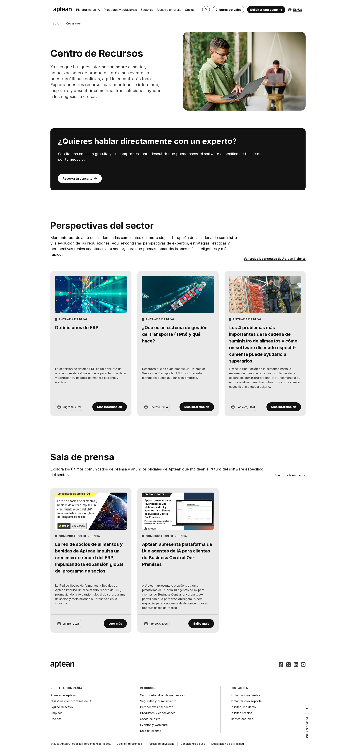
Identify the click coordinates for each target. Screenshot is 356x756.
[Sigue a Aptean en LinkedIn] (296, 665)
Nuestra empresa (169, 10)
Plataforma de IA (88, 10)
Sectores (147, 10)
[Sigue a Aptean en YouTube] (303, 665)
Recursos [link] (73, 23)
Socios (190, 10)
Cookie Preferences (129, 743)
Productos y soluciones (120, 10)
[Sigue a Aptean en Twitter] (288, 665)
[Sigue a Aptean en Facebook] (281, 665)
